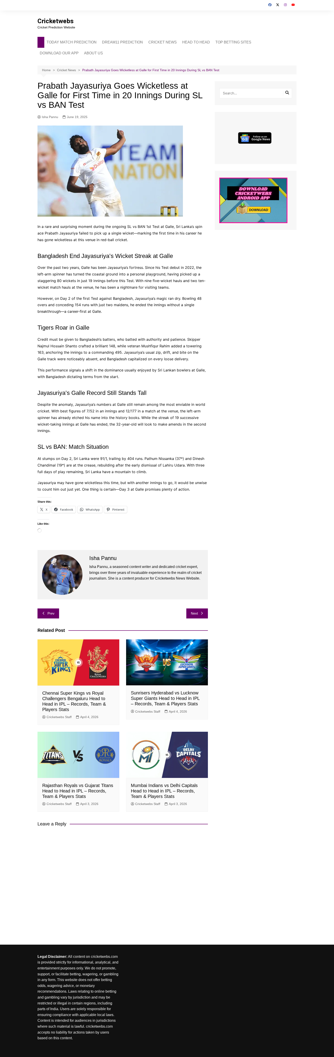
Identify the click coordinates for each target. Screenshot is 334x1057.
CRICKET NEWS (162, 42)
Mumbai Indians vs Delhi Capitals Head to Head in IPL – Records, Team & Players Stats (164, 791)
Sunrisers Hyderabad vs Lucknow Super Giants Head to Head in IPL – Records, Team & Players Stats (165, 698)
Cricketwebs (55, 21)
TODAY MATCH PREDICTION (72, 42)
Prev (51, 613)
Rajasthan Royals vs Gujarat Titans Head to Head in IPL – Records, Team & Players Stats (77, 791)
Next (194, 613)
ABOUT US (93, 53)
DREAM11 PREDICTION (122, 42)
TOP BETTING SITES (233, 42)
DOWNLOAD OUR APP (59, 53)
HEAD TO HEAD (196, 42)
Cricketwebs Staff (59, 717)
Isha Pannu (50, 117)
